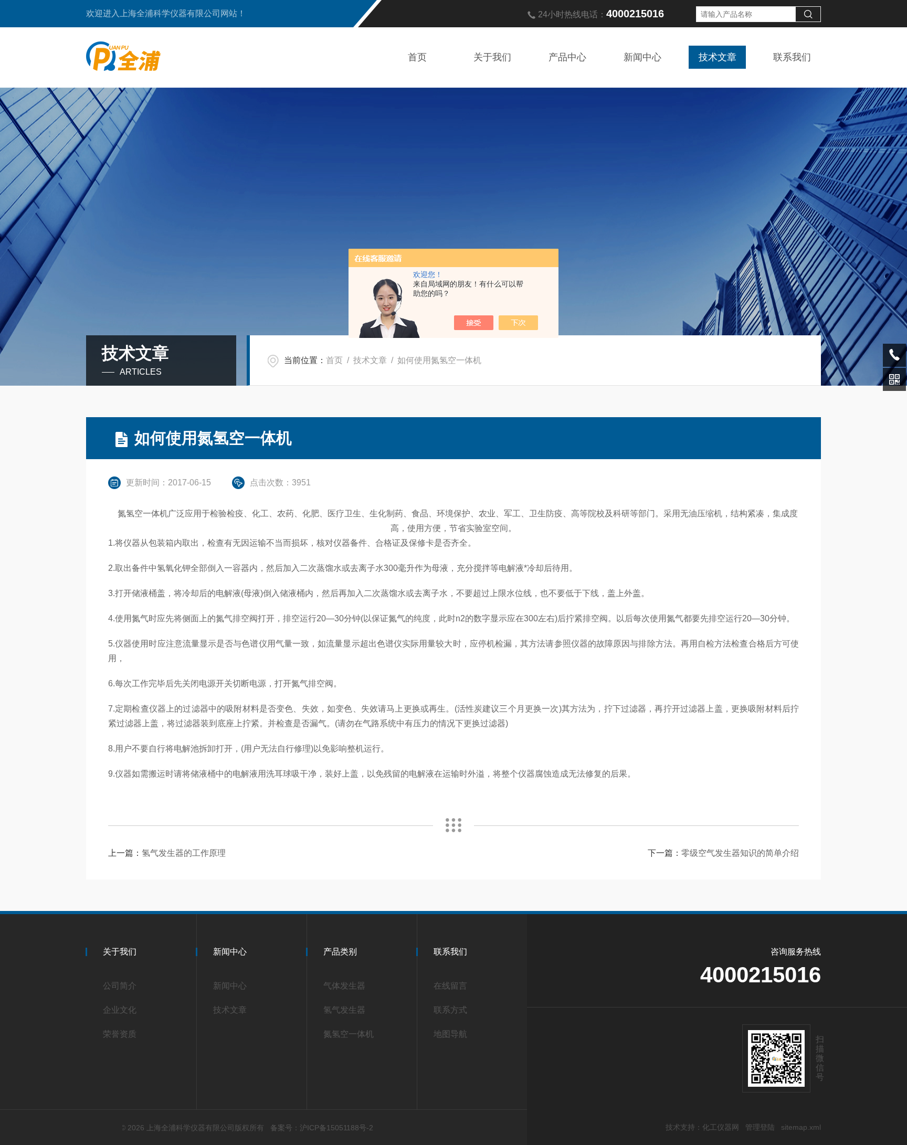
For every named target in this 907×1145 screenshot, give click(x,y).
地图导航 (450, 1034)
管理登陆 (760, 1127)
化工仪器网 (720, 1127)
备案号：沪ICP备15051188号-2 (321, 1127)
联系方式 (450, 1009)
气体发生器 (344, 985)
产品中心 (567, 57)
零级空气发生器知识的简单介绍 (740, 853)
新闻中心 (642, 57)
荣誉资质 (119, 1034)
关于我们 (492, 57)
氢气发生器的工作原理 (184, 853)
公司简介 (119, 985)
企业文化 (119, 1009)
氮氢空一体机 (348, 1034)
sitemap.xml (801, 1127)
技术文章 (717, 57)
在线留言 (450, 985)
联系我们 (792, 57)
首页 (417, 57)
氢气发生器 (344, 1009)
